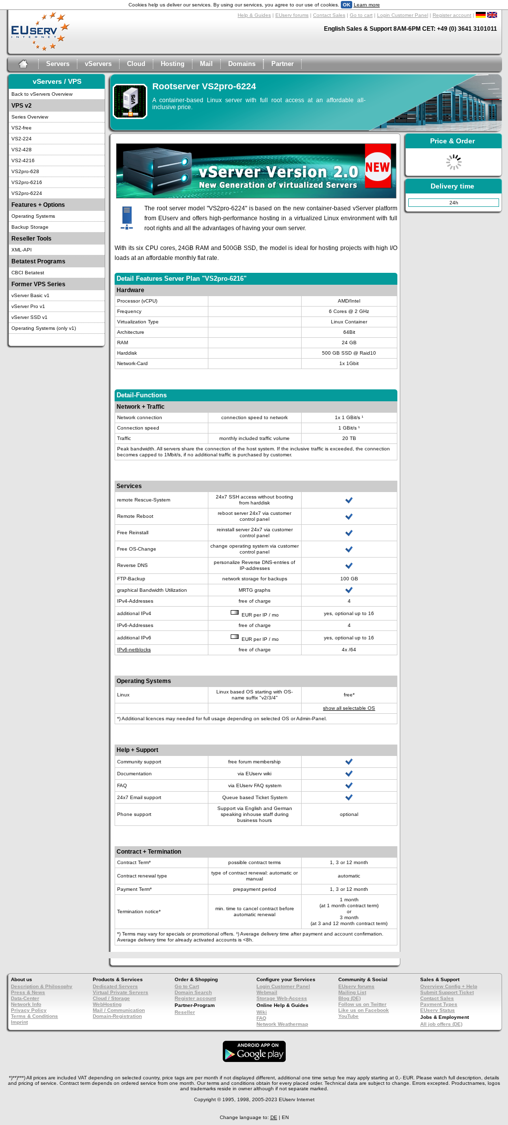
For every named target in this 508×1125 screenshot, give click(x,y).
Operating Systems (33, 216)
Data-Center (25, 998)
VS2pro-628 (25, 171)
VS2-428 (21, 149)
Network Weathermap (282, 1024)
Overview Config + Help (448, 986)
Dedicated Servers (115, 986)
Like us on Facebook (363, 1010)
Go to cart (361, 15)
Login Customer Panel (402, 15)
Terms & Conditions (34, 1016)
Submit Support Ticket (447, 992)
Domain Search (193, 992)
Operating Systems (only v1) (43, 328)
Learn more (367, 4)
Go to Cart (187, 986)
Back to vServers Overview (41, 94)
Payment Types (438, 1004)
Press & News (28, 992)
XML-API (21, 249)
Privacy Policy (29, 1010)
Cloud (136, 63)
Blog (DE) (349, 998)
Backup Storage (30, 227)
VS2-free (21, 127)
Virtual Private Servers (120, 992)
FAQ (261, 1018)
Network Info (26, 1004)
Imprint (19, 1022)
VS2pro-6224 (26, 193)
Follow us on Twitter (362, 1004)
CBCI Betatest (27, 272)
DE (273, 1117)
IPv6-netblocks (134, 649)
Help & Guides (254, 15)
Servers (57, 63)
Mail (206, 63)
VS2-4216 (23, 160)
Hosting (173, 63)
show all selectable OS (349, 708)
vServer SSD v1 (29, 317)
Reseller (185, 1012)
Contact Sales (329, 15)
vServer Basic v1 (30, 295)
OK (346, 4)
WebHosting (107, 1004)
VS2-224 (21, 138)
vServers (98, 63)
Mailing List (352, 992)
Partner (282, 63)
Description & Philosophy (41, 986)
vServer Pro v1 (28, 306)
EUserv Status (437, 1010)
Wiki (261, 1012)
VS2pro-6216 (26, 182)
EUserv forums (292, 15)
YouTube (348, 1016)
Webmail (266, 992)
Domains (241, 63)
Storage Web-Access (281, 998)
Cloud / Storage (111, 998)
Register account (452, 15)
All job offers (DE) (441, 1024)
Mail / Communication (119, 1010)
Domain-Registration (117, 1016)
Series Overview (29, 117)
